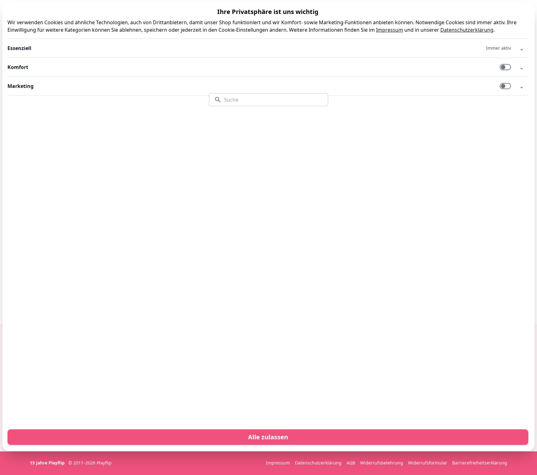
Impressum (389, 29)
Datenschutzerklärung (466, 29)
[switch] (505, 67)
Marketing (20, 86)
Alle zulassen (268, 437)
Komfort (17, 67)
